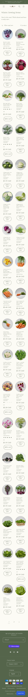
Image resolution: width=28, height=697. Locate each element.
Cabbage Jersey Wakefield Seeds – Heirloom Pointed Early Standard (19, 174)
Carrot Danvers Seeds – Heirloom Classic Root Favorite (7, 302)
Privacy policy (11, 688)
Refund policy (10, 693)
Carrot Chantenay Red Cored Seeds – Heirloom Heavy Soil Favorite (20, 271)
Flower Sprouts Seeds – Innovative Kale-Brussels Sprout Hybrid (7, 467)
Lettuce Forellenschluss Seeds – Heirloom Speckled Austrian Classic (6, 600)
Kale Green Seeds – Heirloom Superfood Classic (20, 467)
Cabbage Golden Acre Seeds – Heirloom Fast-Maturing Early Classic (7, 174)
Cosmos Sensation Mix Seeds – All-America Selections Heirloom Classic (7, 432)
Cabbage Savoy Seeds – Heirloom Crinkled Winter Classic (20, 238)
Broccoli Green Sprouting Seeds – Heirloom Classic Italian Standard (19, 105)
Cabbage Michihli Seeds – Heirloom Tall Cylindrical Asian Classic (20, 206)
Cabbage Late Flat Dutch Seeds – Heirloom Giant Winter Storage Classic (6, 207)
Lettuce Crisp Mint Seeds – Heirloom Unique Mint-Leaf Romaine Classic (20, 563)
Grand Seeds (13, 686)
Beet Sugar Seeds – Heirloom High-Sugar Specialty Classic (7, 104)
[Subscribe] (23, 640)
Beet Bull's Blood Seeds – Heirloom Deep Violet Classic (7, 43)
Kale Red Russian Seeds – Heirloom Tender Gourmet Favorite (6, 499)
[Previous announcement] (3, 2)
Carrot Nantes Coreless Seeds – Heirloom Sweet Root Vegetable (7, 333)
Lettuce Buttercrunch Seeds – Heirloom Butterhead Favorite (7, 562)
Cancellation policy (21, 688)
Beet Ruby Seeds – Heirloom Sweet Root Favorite (20, 74)
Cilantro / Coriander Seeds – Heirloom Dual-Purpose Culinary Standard (20, 364)
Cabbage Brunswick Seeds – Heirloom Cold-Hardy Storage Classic (20, 139)
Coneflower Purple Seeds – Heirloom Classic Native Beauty (20, 396)
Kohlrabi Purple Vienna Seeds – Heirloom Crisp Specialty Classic (19, 499)
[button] (4, 6)
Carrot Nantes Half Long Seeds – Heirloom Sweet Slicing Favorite (19, 333)
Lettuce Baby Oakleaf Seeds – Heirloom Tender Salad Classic (20, 530)
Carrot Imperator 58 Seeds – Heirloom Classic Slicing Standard (20, 303)
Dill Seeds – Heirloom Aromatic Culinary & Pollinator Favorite (20, 432)
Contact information (10, 691)
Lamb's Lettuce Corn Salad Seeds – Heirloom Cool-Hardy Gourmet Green (7, 531)
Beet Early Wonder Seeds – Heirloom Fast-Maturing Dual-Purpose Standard (7, 74)
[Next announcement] (25, 2)
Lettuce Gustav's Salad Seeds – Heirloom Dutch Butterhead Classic (20, 599)
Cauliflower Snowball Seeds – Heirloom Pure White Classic (7, 363)
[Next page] (19, 622)
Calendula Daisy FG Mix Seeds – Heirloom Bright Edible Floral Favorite (7, 271)
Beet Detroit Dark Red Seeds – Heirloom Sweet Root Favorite (20, 44)
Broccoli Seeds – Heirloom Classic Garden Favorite (6, 138)
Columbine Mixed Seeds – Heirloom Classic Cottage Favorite (6, 396)
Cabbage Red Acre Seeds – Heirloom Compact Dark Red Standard (6, 239)
